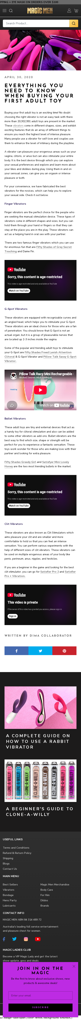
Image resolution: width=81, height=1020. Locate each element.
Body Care (46, 890)
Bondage (8, 895)
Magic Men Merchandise (54, 884)
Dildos (44, 900)
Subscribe (40, 1007)
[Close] (74, 966)
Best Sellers (10, 884)
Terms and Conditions (16, 848)
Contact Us (10, 869)
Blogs (6, 863)
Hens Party (10, 900)
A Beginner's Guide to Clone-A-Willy (40, 811)
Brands (44, 905)
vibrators (18, 125)
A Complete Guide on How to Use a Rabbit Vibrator (38, 741)
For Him (45, 895)
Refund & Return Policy (17, 853)
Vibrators (8, 890)
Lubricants (9, 905)
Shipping (8, 858)
